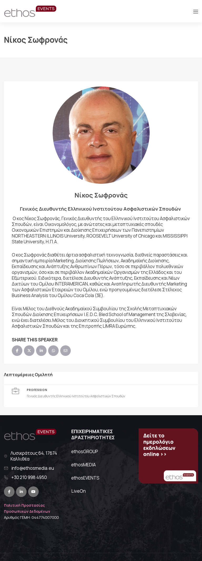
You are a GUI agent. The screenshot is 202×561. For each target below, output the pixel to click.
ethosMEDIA (83, 465)
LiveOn (78, 491)
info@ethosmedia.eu (32, 468)
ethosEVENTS (85, 478)
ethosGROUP (84, 451)
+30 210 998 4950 (29, 477)
